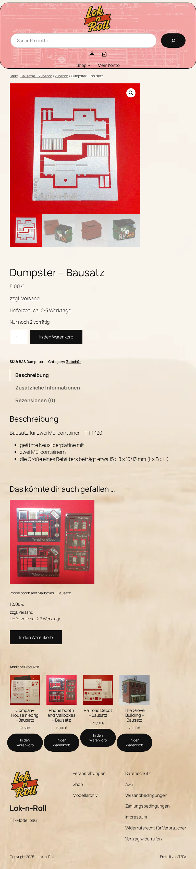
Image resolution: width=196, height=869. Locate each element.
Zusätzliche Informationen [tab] (47, 387)
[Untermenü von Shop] (89, 65)
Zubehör (61, 75)
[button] (131, 92)
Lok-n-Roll (28, 808)
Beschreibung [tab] (32, 375)
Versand (30, 298)
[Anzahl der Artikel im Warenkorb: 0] (104, 54)
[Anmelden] (91, 54)
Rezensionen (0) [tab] (35, 400)
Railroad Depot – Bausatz (98, 712)
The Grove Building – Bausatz (135, 715)
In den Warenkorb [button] (36, 637)
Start (14, 75)
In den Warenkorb (56, 337)
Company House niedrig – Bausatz (25, 715)
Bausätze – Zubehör (36, 75)
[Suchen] (173, 40)
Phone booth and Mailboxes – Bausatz (61, 715)
